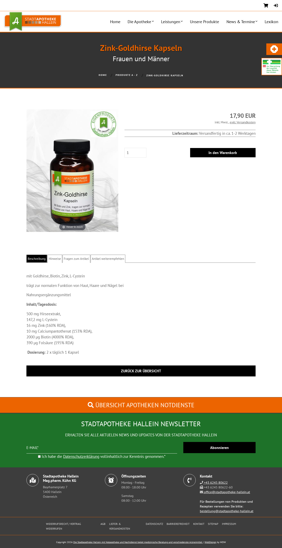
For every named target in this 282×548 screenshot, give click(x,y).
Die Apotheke (139, 21)
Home (115, 21)
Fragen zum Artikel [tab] (76, 259)
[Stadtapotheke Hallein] (31, 21)
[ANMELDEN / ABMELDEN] (276, 5)
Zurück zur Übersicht (141, 371)
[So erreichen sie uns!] (274, 49)
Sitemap (213, 523)
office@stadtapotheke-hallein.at (226, 492)
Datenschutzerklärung (81, 456)
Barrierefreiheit (178, 523)
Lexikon (271, 21)
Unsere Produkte (204, 21)
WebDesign (210, 542)
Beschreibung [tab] (37, 259)
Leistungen (170, 21)
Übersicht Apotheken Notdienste (144, 405)
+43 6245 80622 (215, 482)
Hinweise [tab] (55, 259)
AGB (103, 523)
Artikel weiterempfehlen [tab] (108, 259)
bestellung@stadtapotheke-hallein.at (226, 511)
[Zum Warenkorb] (265, 5)
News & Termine (240, 21)
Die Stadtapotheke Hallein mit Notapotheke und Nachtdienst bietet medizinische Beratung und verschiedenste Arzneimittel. (138, 542)
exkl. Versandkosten (243, 122)
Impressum (229, 523)
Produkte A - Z (127, 74)
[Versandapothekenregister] (272, 66)
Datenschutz (154, 523)
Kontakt (198, 523)
